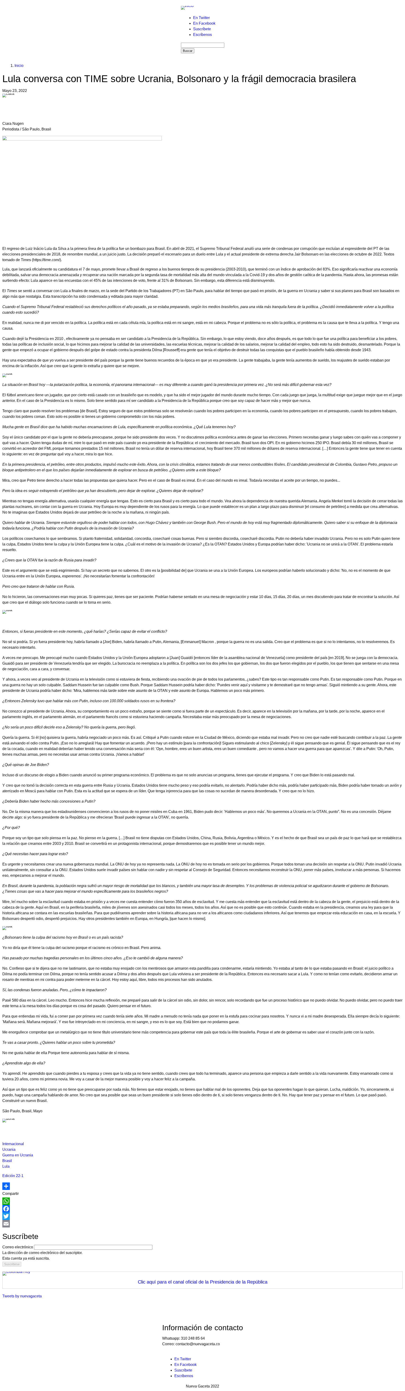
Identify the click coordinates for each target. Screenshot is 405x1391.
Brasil (7, 1161)
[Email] (202, 1223)
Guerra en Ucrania (17, 1155)
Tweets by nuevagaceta (22, 1296)
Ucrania (8, 1149)
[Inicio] (187, 7)
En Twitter (201, 18)
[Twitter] (202, 1216)
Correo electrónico (17, 1247)
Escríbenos (202, 35)
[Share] (202, 1186)
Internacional (13, 1144)
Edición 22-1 (12, 1176)
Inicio (19, 66)
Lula (6, 1166)
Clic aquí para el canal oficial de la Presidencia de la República (202, 1281)
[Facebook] (202, 1208)
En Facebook (204, 23)
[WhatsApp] (202, 1201)
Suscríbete (202, 29)
